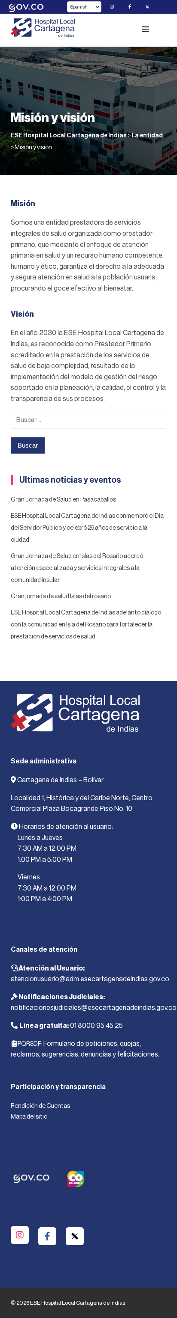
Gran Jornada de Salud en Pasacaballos (63, 500)
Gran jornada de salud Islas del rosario (61, 597)
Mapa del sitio (29, 1117)
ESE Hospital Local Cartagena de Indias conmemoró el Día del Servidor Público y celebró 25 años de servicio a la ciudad (87, 528)
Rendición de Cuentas (40, 1106)
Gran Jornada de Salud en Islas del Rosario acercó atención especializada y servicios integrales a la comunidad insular (77, 568)
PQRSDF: (30, 1044)
